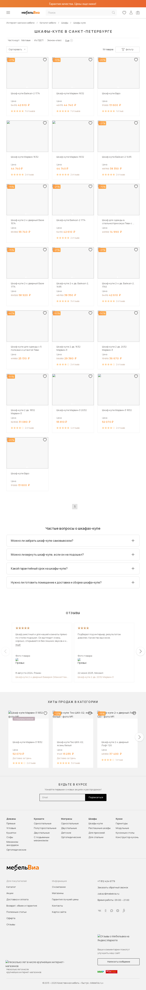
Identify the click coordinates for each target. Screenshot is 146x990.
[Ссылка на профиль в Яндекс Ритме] (124, 911)
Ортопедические (16, 849)
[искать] (113, 12)
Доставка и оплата (17, 899)
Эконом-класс (54, 40)
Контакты (57, 905)
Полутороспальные (45, 828)
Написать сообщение (118, 961)
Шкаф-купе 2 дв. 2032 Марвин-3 (96, 677)
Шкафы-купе (95, 823)
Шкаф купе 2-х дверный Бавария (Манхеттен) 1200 (41, 677)
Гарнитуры (122, 823)
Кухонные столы (125, 832)
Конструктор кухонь (127, 837)
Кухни (119, 818)
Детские (66, 832)
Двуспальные (41, 832)
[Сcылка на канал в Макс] (112, 911)
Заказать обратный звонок (113, 887)
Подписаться (96, 797)
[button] (26, 87)
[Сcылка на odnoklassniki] (106, 911)
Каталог (11, 886)
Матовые (25, 40)
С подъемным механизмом (41, 839)
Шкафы (92, 818)
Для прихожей (96, 832)
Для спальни (95, 837)
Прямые (10, 823)
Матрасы (66, 818)
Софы (9, 837)
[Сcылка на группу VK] (99, 911)
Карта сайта (59, 911)
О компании (59, 886)
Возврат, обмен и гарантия (21, 905)
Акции (9, 893)
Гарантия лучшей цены (65, 899)
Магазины (58, 893)
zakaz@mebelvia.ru (108, 893)
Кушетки (11, 832)
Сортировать (15, 49)
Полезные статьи (16, 911)
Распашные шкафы (99, 828)
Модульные (122, 828)
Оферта (10, 918)
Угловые (11, 828)
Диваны (11, 818)
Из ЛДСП (38, 40)
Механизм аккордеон (12, 843)
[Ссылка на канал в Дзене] (118, 911)
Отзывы (10, 924)
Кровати (39, 818)
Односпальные (42, 823)
